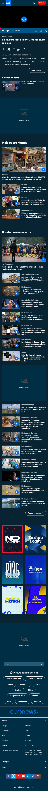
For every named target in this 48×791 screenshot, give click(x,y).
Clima (23, 352)
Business (5, 731)
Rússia (10, 684)
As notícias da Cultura (30, 274)
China (30, 690)
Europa (4, 726)
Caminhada (22, 701)
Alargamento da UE (17, 696)
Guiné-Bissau (27, 210)
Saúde (27, 735)
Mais (4, 768)
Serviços (5, 762)
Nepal (9, 701)
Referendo (24, 684)
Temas (4, 720)
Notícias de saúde (28, 459)
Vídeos (4, 745)
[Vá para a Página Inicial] (8, 3)
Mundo (5, 174)
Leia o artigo (36, 70)
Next (4, 735)
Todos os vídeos (34, 513)
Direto (41, 3)
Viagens (5, 740)
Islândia (35, 696)
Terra (27, 731)
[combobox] (24, 664)
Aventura (37, 701)
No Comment (7, 264)
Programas (29, 745)
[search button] (41, 664)
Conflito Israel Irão (13, 679)
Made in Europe (27, 405)
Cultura (28, 740)
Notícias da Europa (29, 417)
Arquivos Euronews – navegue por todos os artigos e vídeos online (33, 752)
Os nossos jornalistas (10, 750)
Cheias (37, 684)
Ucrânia (18, 690)
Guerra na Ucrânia (35, 679)
